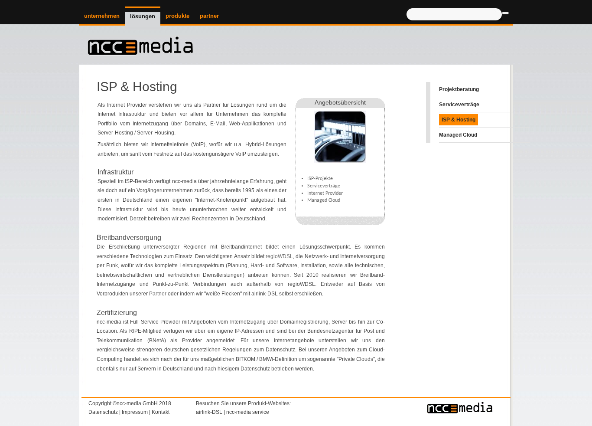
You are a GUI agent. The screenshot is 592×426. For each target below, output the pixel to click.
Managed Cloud (323, 200)
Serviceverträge (323, 186)
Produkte (177, 16)
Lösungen (142, 16)
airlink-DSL (264, 294)
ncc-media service (247, 412)
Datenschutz (103, 412)
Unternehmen (102, 16)
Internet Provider (325, 193)
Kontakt (160, 412)
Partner (209, 16)
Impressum (135, 412)
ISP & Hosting (458, 120)
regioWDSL (279, 256)
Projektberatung (459, 89)
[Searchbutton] (505, 13)
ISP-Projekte (320, 178)
